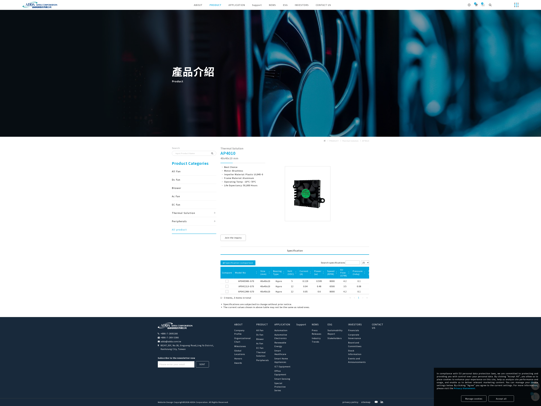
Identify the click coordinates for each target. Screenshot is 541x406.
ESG (285, 5)
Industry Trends (316, 340)
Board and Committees (355, 344)
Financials (353, 330)
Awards (238, 362)
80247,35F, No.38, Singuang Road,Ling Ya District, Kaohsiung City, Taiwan (187, 347)
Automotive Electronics (280, 336)
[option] (270, 73)
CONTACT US (323, 5)
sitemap (366, 402)
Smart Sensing (282, 378)
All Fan (176, 171)
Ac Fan (176, 196)
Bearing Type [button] (277, 272)
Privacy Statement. (465, 388)
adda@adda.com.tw (171, 341)
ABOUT (198, 5)
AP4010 (365, 140)
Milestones (240, 346)
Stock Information (354, 352)
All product (179, 229)
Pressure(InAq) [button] (358, 272)
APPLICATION (237, 5)
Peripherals (179, 221)
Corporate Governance (354, 336)
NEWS (272, 5)
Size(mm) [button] (263, 272)
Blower (176, 188)
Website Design (166, 402)
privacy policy (350, 402)
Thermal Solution (350, 140)
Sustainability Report (335, 332)
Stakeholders (335, 338)
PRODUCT (215, 5)
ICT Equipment (282, 366)
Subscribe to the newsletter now (176, 358)
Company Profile (239, 332)
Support (257, 5)
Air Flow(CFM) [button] (343, 272)
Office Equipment (280, 372)
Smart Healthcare (280, 352)
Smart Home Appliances (281, 360)
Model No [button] (240, 272)
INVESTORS (302, 5)
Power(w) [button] (317, 272)
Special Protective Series (280, 387)
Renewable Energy (280, 344)
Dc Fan (176, 179)
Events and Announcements (357, 360)
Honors (238, 358)
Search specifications (333, 262)
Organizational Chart (242, 340)
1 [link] (358, 297)
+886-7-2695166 (169, 333)
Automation (280, 330)
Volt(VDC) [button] (291, 272)
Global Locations (239, 352)
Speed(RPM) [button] (330, 272)
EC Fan (176, 204)
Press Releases (316, 332)
